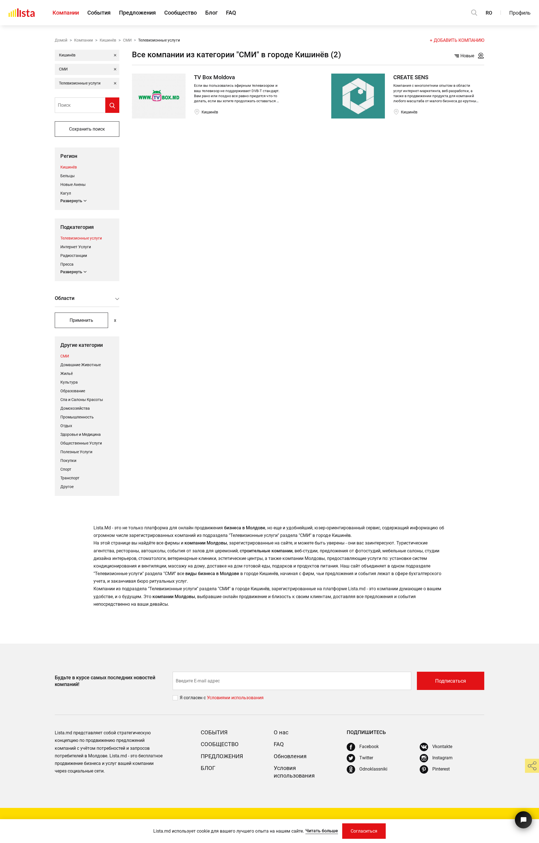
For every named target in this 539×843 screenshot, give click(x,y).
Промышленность (77, 417)
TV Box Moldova (214, 77)
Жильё (66, 373)
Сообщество (180, 12)
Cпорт (65, 469)
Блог (211, 12)
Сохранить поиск (87, 129)
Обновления (290, 756)
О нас (281, 732)
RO (489, 13)
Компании (65, 12)
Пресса (67, 264)
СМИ (127, 40)
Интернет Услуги (75, 247)
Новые (467, 55)
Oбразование (72, 391)
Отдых (66, 425)
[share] (532, 766)
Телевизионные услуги (81, 238)
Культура (69, 382)
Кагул (65, 193)
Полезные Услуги (76, 452)
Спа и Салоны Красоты (81, 399)
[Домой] (21, 12)
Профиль (520, 13)
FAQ (231, 12)
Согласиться (364, 831)
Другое (67, 486)
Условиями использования (235, 697)
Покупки (68, 460)
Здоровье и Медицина (80, 434)
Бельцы (67, 176)
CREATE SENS (410, 77)
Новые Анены (73, 184)
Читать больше (321, 830)
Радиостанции (73, 255)
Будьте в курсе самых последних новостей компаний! (105, 681)
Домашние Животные (80, 365)
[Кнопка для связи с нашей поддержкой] (523, 819)
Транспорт (69, 478)
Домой (61, 40)
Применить (81, 320)
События (99, 12)
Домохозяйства (75, 408)
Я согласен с (193, 697)
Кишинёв (108, 40)
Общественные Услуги (81, 443)
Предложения (137, 12)
